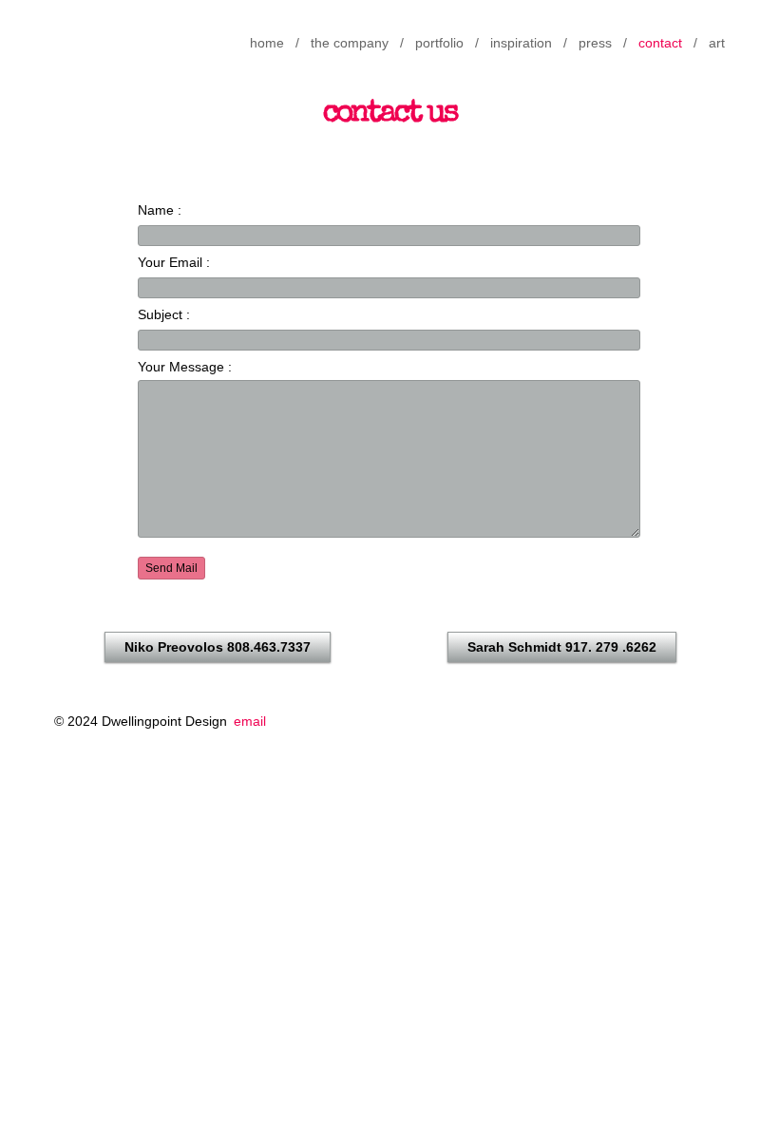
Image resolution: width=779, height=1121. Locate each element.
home (267, 42)
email (250, 721)
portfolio (439, 42)
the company (350, 42)
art (717, 42)
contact (660, 42)
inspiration (521, 42)
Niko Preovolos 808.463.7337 (217, 647)
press (595, 42)
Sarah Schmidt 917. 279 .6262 (561, 647)
